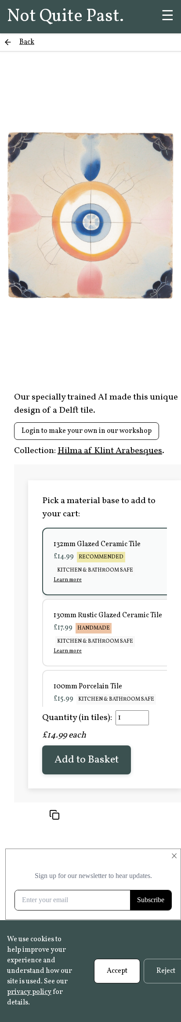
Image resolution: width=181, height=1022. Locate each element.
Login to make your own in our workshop (87, 431)
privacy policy (29, 992)
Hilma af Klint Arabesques (110, 451)
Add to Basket (86, 759)
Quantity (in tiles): (77, 718)
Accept (117, 971)
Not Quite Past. (65, 16)
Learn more (68, 579)
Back (26, 42)
